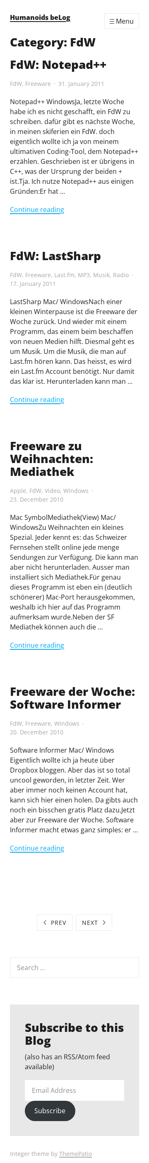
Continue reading (37, 209)
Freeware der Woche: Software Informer (72, 697)
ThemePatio (75, 1154)
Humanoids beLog (40, 17)
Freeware (38, 84)
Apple (18, 491)
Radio (121, 275)
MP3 (84, 275)
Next (90, 922)
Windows (76, 491)
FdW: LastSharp (55, 255)
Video (52, 491)
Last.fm (64, 275)
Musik (101, 275)
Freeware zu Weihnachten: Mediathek (51, 458)
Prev (58, 922)
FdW (16, 84)
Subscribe (49, 1110)
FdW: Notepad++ (58, 64)
